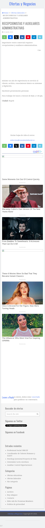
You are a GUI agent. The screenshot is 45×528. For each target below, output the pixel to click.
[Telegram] (34, 37)
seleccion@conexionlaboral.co (22, 140)
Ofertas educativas (14, 475)
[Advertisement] (22, 369)
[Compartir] (10, 37)
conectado (36, 397)
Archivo (10, 492)
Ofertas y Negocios (22, 4)
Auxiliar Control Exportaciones (19, 465)
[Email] (40, 37)
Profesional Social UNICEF (17, 450)
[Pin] (28, 37)
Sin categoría (12, 481)
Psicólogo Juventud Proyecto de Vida (21, 459)
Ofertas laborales (14, 478)
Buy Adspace (12, 495)
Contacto (10, 498)
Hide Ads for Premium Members (20, 501)
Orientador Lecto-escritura (18, 462)
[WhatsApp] (4, 37)
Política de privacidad (16, 504)
